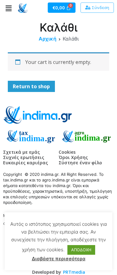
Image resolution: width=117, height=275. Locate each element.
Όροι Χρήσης (73, 157)
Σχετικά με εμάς (21, 152)
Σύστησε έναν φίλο (80, 163)
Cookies (67, 152)
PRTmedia (74, 272)
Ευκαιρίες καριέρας (25, 163)
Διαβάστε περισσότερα (58, 259)
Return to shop (31, 86)
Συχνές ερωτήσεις (23, 157)
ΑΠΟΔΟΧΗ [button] (81, 249)
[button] (97, 7)
